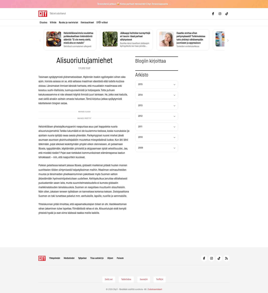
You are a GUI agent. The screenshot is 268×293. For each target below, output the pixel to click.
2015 (140, 84)
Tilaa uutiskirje (97, 258)
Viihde (53, 22)
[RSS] (226, 258)
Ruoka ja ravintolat (68, 22)
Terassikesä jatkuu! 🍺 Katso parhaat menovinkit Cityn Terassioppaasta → (134, 4)
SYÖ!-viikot (102, 22)
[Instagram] (220, 13)
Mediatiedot (69, 258)
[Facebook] (213, 13)
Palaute (120, 258)
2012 (140, 116)
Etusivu (43, 22)
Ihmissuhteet (87, 22)
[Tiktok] (227, 13)
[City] (41, 258)
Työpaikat (82, 258)
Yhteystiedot (54, 258)
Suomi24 (143, 279)
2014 (140, 95)
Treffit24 (159, 279)
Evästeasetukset (155, 289)
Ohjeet (110, 258)
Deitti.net (109, 279)
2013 (140, 105)
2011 (140, 127)
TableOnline (126, 279)
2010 (140, 137)
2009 (140, 148)
